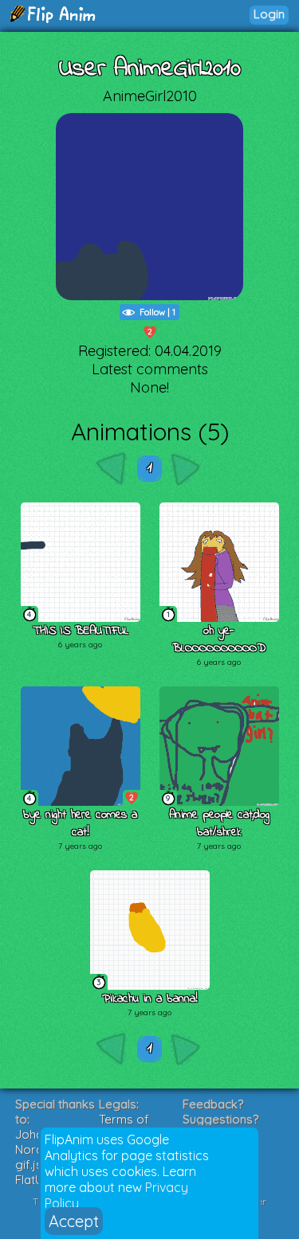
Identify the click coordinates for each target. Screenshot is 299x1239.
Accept (74, 1221)
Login (269, 13)
